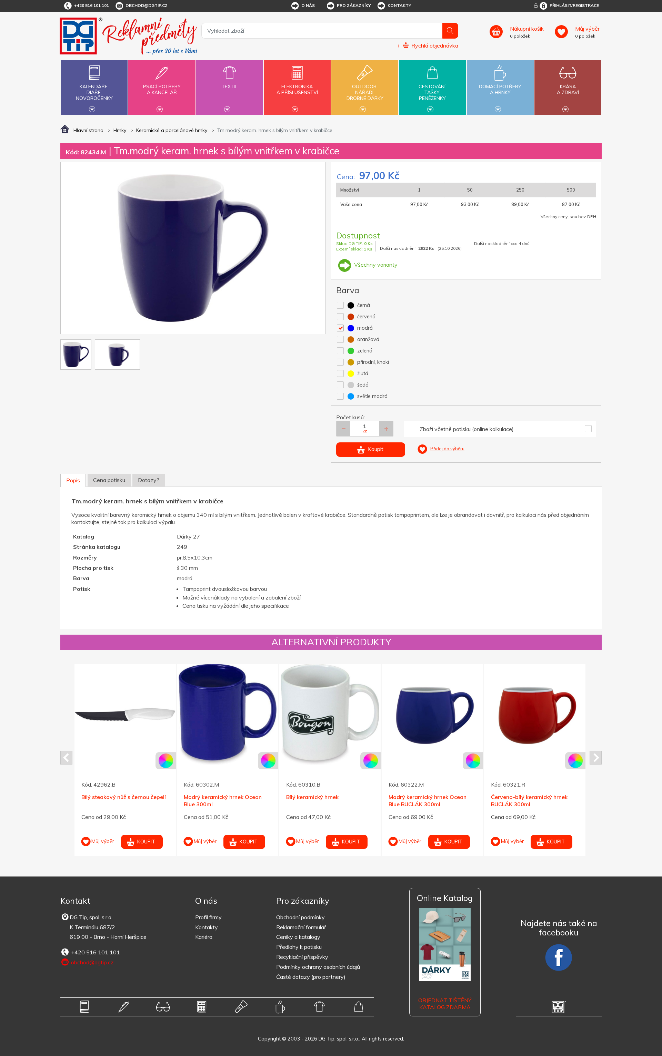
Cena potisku (109, 479)
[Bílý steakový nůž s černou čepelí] (125, 714)
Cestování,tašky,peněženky (433, 92)
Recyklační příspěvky (302, 956)
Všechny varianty (375, 264)
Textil (229, 86)
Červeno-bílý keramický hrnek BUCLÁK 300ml (529, 800)
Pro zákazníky (354, 5)
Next (596, 758)
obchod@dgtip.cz (147, 5)
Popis (73, 480)
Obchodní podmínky (300, 917)
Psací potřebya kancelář (162, 89)
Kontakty (399, 5)
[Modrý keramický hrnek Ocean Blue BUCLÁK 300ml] (432, 714)
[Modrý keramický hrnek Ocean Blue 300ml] (227, 714)
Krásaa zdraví (568, 89)
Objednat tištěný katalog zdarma (444, 1004)
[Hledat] (450, 31)
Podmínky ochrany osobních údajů (318, 966)
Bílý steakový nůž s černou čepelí (123, 796)
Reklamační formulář (301, 927)
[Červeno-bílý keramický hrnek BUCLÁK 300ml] (534, 714)
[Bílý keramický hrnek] (330, 714)
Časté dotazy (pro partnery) (310, 976)
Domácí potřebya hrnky (500, 89)
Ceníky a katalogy (298, 936)
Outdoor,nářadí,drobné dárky (365, 92)
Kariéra (203, 936)
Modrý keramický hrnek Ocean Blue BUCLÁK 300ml (428, 800)
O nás (308, 5)
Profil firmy (208, 917)
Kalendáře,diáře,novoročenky (94, 92)
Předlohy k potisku (299, 946)
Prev (66, 758)
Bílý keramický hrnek (312, 796)
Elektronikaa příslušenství (297, 89)
